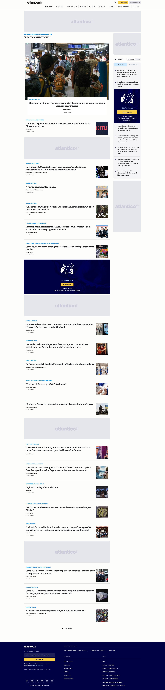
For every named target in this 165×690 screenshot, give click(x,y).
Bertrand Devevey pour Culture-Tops (36, 212)
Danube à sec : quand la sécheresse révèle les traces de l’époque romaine (127, 173)
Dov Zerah (28, 490)
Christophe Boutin (41, 367)
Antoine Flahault (30, 330)
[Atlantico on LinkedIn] (42, 681)
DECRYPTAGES (68, 661)
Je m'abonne (67, 284)
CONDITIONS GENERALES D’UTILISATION (114, 685)
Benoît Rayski (29, 252)
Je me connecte (135, 2)
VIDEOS (66, 672)
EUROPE (83, 6)
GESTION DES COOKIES (109, 672)
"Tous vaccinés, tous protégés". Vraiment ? (46, 384)
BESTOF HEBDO (68, 678)
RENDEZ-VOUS (68, 668)
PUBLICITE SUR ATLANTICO (110, 668)
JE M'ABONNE (123, 2)
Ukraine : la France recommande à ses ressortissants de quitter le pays (59, 404)
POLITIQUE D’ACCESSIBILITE (110, 678)
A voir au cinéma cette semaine (41, 187)
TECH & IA (101, 6)
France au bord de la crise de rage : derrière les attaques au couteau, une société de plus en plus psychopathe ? (128, 162)
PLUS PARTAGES (134, 64)
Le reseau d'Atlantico (97, 651)
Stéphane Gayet (42, 613)
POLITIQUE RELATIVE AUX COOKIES (112, 682)
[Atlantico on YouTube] (52, 681)
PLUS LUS (120, 64)
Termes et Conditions (37, 665)
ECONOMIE (59, 6)
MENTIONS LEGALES (108, 665)
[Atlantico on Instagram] (47, 681)
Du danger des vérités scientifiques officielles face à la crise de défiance (60, 364)
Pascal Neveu (29, 350)
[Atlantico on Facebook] (37, 681)
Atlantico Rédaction (31, 576)
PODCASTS (67, 675)
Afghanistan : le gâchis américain (42, 487)
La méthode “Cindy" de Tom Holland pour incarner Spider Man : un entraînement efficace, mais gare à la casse (127, 73)
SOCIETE (92, 6)
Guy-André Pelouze (31, 387)
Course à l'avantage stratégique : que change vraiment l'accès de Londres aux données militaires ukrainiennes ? (128, 139)
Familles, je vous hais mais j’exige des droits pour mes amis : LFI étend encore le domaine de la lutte (128, 150)
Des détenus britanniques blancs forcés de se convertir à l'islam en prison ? (128, 84)
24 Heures (131, 59)
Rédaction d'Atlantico (31, 232)
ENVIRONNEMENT (124, 6)
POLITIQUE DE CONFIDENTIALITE (111, 675)
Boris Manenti (29, 129)
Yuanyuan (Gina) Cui (31, 172)
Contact (112, 651)
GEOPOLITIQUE (72, 6)
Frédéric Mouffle (67, 109)
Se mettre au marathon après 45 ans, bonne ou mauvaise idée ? (56, 610)
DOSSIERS (67, 665)
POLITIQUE (49, 6)
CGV (104, 661)
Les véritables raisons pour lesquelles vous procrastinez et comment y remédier (128, 128)
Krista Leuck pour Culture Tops (34, 190)
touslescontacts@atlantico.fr (40, 685)
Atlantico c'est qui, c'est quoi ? (75, 651)
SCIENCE (111, 6)
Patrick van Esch (42, 172)
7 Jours (138, 59)
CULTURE (136, 6)
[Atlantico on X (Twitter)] (32, 681)
